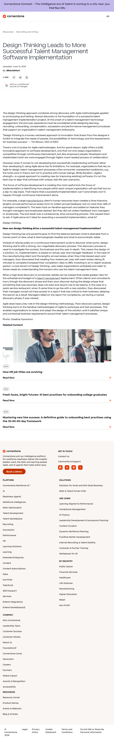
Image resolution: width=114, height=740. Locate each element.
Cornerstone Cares (12, 653)
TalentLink (8, 585)
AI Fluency (64, 514)
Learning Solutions (12, 546)
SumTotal (7, 579)
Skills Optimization (12, 507)
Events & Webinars (12, 708)
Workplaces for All (68, 553)
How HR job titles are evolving (19, 328)
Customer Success (12, 631)
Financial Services (68, 572)
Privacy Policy (35, 731)
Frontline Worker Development (74, 537)
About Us (7, 642)
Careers (7, 664)
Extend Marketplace (13, 607)
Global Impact (10, 675)
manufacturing (35, 200)
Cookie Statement (50, 731)
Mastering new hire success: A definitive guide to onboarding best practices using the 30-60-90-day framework (56, 411)
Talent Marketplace (12, 518)
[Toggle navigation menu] (107, 16)
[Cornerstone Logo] (13, 16)
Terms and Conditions (67, 731)
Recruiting (8, 524)
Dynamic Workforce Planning (74, 531)
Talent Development (13, 513)
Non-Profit (64, 605)
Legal (25, 729)
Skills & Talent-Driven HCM (72, 491)
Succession (8, 529)
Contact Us (63, 456)
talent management (48, 278)
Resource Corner (11, 697)
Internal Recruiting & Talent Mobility (77, 542)
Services (7, 596)
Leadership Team (11, 625)
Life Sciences (66, 583)
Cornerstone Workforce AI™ (16, 485)
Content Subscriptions (14, 568)
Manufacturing (66, 588)
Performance (9, 535)
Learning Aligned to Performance (76, 503)
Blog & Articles (10, 714)
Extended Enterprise (13, 557)
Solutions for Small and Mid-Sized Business (81, 485)
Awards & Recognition (14, 681)
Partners (7, 670)
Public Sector (66, 566)
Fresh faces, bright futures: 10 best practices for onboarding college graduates (48, 386)
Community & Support (69, 461)
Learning (7, 552)
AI (4, 491)
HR (4, 541)
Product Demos (11, 703)
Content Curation (68, 526)
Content (7, 563)
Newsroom (8, 659)
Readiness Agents (12, 496)
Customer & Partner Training (73, 548)
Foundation (8, 648)
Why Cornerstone (11, 620)
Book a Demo (14, 471)
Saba (5, 574)
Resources (8, 31)
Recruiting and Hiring (27, 31)
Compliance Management (72, 509)
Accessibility (9, 686)
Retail (62, 599)
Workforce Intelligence (14, 502)
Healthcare (64, 577)
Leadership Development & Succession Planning (83, 520)
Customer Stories (11, 637)
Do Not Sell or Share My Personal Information (92, 731)
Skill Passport (10, 590)
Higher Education (68, 594)
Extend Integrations (13, 601)
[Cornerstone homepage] (29, 451)
